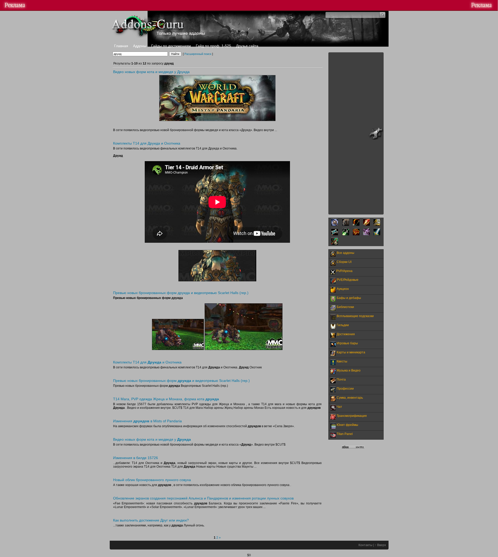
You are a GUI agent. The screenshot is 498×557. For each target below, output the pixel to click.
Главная (121, 46)
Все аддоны (345, 253)
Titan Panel (345, 434)
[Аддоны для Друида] (345, 225)
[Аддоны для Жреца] (334, 234)
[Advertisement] (356, 133)
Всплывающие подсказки (355, 316)
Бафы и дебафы (349, 298)
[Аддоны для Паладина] (377, 225)
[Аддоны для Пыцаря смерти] (334, 225)
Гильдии (343, 325)
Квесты (342, 361)
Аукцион (343, 289)
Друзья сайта (247, 46)
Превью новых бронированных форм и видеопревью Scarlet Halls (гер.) (181, 381)
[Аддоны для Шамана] (356, 234)
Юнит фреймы (347, 425)
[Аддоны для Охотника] (356, 225)
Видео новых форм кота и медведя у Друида (151, 72)
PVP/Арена (344, 271)
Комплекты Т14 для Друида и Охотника (146, 143)
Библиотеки (345, 307)
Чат (339, 407)
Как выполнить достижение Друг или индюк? (151, 520)
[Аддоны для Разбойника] (345, 234)
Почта (341, 379)
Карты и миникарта (351, 352)
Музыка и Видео (349, 370)
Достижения (346, 334)
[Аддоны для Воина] (377, 234)
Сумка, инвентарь (350, 397)
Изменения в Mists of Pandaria (147, 421)
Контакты (365, 545)
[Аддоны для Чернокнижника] (366, 234)
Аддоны (139, 46)
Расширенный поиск (197, 53)
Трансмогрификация (352, 416)
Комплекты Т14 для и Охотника (147, 362)
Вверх (381, 545)
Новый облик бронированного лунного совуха (152, 480)
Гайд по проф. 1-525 (213, 46)
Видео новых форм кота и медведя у (152, 439)
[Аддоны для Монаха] (334, 244)
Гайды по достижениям (171, 46)
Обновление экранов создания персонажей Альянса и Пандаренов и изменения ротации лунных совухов (203, 498)
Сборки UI (344, 262)
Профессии (345, 388)
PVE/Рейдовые (347, 280)
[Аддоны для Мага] (366, 225)
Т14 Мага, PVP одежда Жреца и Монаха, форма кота (166, 399)
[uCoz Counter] (353, 447)
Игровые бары (347, 343)
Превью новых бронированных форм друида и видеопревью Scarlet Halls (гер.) (180, 293)
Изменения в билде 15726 (135, 458)
